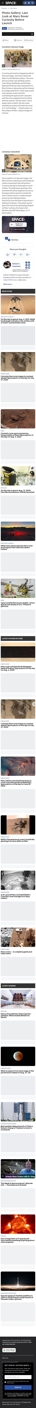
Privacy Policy (20, 1394)
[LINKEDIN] (29, 265)
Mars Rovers (13, 8)
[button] (32, 3)
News (4, 28)
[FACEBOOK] (26, 262)
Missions (4, 8)
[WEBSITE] (26, 268)
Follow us (19, 40)
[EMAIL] (29, 268)
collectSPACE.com (10, 280)
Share (6, 40)
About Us (5, 1358)
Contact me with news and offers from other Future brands (18, 1382)
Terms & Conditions (11, 1395)
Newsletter (30, 40)
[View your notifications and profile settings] (29, 3)
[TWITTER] (29, 262)
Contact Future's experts (10, 1362)
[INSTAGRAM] (26, 265)
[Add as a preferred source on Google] (9, 1350)
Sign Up (18, 1387)
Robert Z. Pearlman (16, 28)
